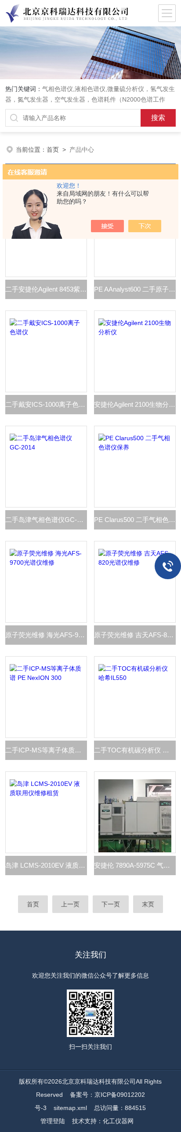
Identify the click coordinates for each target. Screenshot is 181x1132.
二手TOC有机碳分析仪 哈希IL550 (135, 750)
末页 (148, 904)
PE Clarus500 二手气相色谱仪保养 (135, 519)
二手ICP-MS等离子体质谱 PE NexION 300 (46, 750)
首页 (53, 149)
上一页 (70, 904)
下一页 (110, 904)
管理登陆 (52, 1121)
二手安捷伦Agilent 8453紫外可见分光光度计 (46, 289)
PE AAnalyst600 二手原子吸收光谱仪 (135, 289)
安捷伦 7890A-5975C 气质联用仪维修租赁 (135, 865)
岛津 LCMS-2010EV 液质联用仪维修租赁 (46, 865)
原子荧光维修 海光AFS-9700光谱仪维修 (46, 635)
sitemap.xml (70, 1107)
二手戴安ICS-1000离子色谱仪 (46, 404)
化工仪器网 (118, 1121)
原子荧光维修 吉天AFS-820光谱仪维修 (135, 635)
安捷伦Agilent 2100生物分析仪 (135, 404)
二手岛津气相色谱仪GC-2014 (46, 519)
